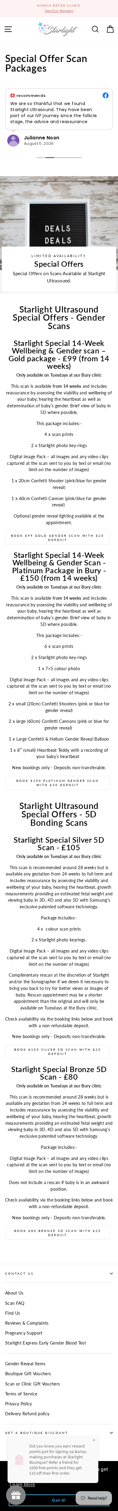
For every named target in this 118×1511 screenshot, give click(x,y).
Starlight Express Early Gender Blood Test (45, 1343)
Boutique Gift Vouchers (28, 1373)
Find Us (12, 1313)
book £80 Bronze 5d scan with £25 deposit (57, 1233)
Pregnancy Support (24, 1333)
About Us (14, 1293)
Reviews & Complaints (27, 1323)
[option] (59, 8)
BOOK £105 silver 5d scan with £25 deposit (57, 1052)
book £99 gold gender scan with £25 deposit (57, 538)
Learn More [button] (22, 1484)
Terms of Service (21, 1393)
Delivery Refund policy (27, 1413)
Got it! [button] (59, 1500)
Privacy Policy (18, 1403)
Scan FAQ (15, 1303)
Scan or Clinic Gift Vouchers (32, 1384)
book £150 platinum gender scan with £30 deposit (57, 783)
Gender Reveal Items (25, 1363)
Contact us (19, 1273)
